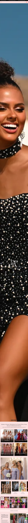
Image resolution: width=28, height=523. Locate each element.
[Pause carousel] (16, 420)
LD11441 (15, 492)
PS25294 (23, 492)
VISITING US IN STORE (14, 510)
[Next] (26, 488)
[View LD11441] (15, 486)
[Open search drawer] (25, 2)
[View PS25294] (22, 486)
